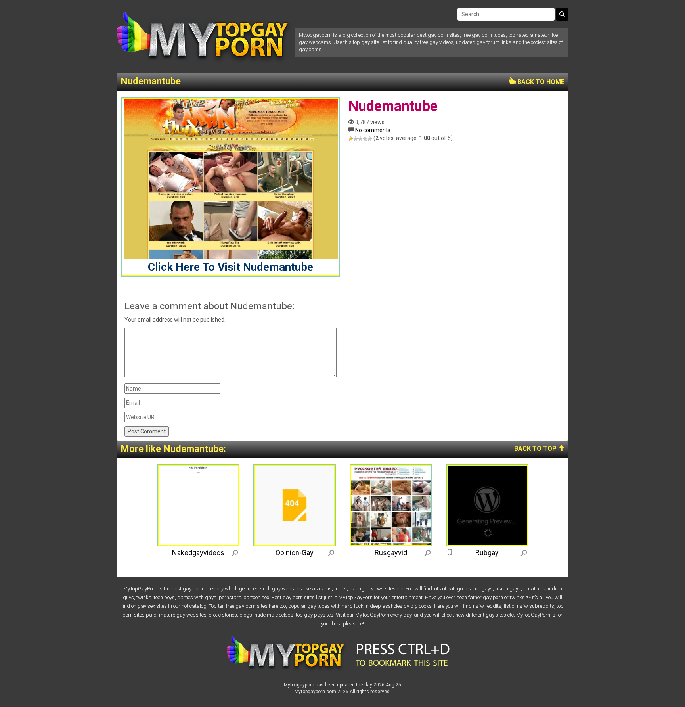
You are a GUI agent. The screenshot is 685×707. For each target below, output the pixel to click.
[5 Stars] (369, 138)
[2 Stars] (355, 138)
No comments (372, 130)
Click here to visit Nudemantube (230, 267)
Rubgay (487, 552)
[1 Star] (350, 138)
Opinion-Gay (295, 552)
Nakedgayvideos (198, 552)
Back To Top (536, 448)
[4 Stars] (365, 138)
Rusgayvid (391, 552)
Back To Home (540, 82)
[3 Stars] (360, 138)
